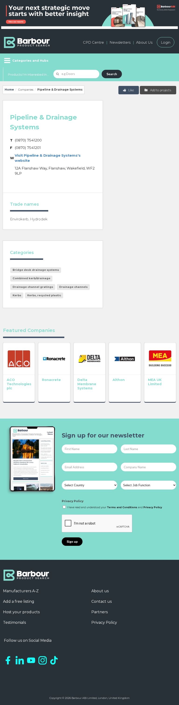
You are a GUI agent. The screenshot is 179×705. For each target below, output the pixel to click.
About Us (144, 42)
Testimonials (14, 622)
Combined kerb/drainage (31, 278)
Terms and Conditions (122, 507)
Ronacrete (51, 380)
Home (9, 89)
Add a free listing (18, 601)
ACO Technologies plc (19, 384)
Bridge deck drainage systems (36, 269)
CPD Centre (93, 42)
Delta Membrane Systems (86, 384)
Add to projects (160, 90)
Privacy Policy (72, 501)
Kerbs (17, 295)
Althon (119, 380)
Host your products (21, 612)
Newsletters (120, 42)
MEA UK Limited (155, 382)
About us (100, 591)
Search (112, 74)
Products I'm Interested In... (28, 74)
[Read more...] (19, 359)
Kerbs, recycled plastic (44, 295)
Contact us (101, 601)
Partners (99, 612)
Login (165, 42)
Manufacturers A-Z (21, 591)
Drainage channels (73, 287)
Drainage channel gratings (33, 287)
